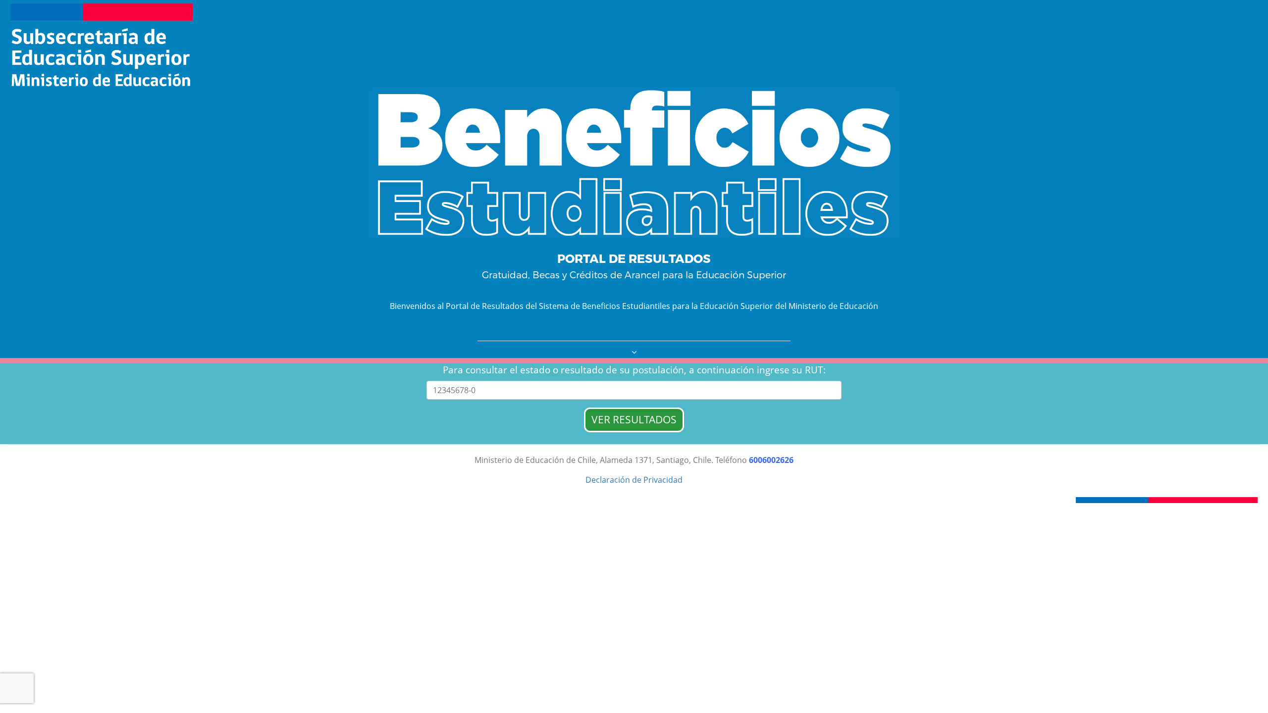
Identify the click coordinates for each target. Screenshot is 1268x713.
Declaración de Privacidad (634, 479)
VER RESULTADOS (634, 419)
